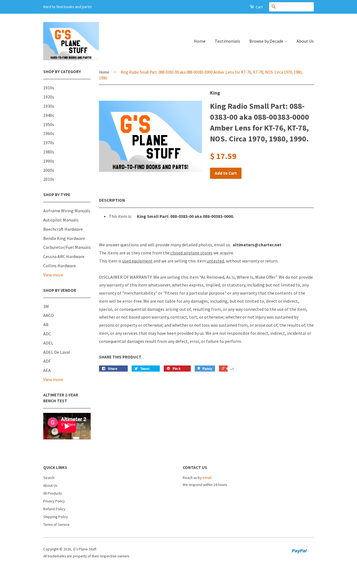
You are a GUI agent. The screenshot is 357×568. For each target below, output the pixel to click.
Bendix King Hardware (64, 238)
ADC (47, 333)
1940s (48, 115)
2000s (48, 170)
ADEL (48, 343)
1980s (48, 152)
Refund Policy (54, 509)
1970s (48, 142)
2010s (48, 179)
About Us (305, 41)
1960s (48, 133)
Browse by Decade (266, 41)
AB (46, 324)
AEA (47, 370)
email (206, 477)
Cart (259, 6)
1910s (48, 87)
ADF (47, 361)
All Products (52, 493)
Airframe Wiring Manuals (66, 210)
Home (200, 41)
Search (48, 477)
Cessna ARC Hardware (64, 256)
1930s (48, 106)
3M (46, 306)
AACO (48, 315)
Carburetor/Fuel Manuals (67, 247)
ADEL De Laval (56, 352)
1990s (48, 161)
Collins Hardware (59, 265)
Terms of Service (56, 524)
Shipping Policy (55, 516)
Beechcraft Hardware (63, 229)
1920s (48, 97)
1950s (48, 124)
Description (112, 200)
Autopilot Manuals (61, 220)
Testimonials (227, 41)
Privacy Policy (54, 501)
